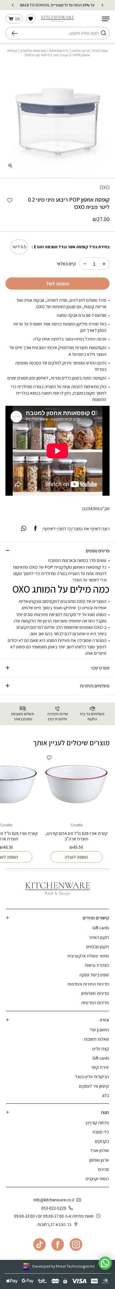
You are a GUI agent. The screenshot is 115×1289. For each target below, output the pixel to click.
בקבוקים (102, 1141)
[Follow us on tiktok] (39, 1244)
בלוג (105, 1095)
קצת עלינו (100, 1049)
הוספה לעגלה (76, 857)
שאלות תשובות (96, 1039)
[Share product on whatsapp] (23, 528)
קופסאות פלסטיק (33, 50)
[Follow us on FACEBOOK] (57, 1244)
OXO (105, 187)
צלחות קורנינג (97, 1122)
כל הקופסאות (59, 50)
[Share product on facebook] (35, 528)
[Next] (12, 5)
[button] (9, 200)
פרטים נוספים (98, 551)
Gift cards (100, 928)
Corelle (76, 825)
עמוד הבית (100, 50)
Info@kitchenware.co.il (54, 1200)
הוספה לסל (57, 283)
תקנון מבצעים (97, 946)
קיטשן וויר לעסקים (94, 1086)
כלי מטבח (101, 1132)
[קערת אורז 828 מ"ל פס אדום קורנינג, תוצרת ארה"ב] (76, 784)
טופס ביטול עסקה (94, 975)
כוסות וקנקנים (97, 1178)
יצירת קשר (100, 1067)
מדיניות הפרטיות (95, 1002)
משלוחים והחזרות (95, 686)
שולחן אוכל (99, 1150)
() (17, 18)
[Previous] (102, 5)
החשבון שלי (99, 1030)
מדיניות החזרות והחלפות (88, 984)
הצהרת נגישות (97, 965)
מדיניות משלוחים (95, 993)
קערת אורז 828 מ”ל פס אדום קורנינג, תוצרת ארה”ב (76, 836)
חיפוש (16, 33)
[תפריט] (106, 18)
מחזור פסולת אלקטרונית (88, 956)
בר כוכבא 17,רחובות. (53, 1224)
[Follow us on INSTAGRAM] (76, 1244)
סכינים (103, 1169)
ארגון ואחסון (80, 50)
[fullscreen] (10, 166)
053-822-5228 (53, 1208)
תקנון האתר (99, 937)
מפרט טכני (100, 668)
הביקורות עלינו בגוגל (92, 1076)
